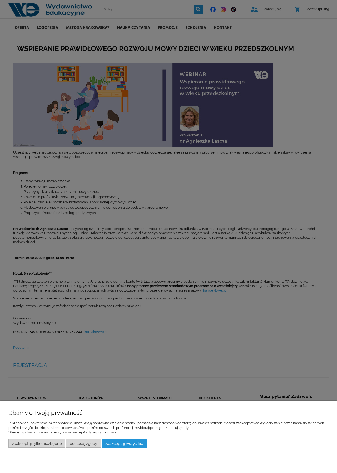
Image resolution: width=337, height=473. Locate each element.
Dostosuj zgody (83, 443)
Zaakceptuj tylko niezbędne (37, 443)
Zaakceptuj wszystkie (124, 443)
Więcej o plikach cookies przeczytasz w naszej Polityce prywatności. (62, 432)
